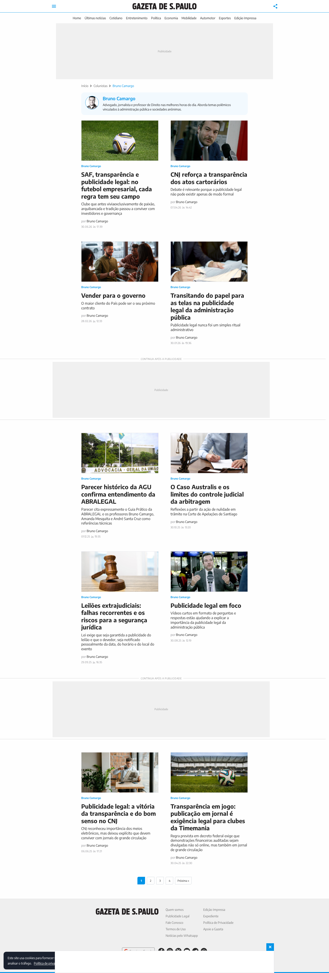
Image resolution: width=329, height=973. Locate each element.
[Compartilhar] (275, 6)
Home (77, 18)
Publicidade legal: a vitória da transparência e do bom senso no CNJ (118, 813)
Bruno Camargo (91, 166)
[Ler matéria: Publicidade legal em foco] (209, 571)
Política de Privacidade (218, 922)
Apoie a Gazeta (213, 929)
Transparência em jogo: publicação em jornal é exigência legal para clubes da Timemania (208, 817)
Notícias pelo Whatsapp (182, 935)
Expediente (210, 916)
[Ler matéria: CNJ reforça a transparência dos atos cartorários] (209, 140)
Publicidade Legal (177, 916)
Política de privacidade (49, 963)
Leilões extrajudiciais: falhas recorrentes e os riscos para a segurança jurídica (114, 616)
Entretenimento (136, 18)
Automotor (207, 18)
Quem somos (175, 909)
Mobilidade (189, 18)
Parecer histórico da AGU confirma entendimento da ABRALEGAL (118, 494)
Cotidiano (115, 18)
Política (156, 18)
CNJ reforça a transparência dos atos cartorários (209, 178)
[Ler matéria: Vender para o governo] (119, 261)
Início (84, 86)
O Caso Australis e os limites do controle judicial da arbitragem (207, 494)
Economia (171, 18)
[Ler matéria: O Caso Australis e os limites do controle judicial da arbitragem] (209, 453)
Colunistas (100, 86)
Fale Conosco (174, 922)
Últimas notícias (95, 18)
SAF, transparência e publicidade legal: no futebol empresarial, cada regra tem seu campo (116, 185)
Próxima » (183, 880)
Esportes (225, 18)
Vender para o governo (113, 295)
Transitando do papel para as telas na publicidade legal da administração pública (207, 306)
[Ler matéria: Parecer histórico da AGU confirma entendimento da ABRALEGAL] (119, 453)
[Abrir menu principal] (54, 6)
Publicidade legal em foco (206, 605)
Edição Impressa (245, 18)
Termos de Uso (176, 929)
